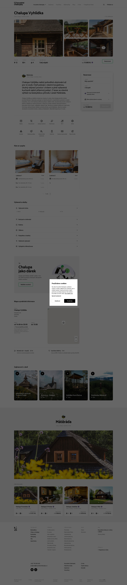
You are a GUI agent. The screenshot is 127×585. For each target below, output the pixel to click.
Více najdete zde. (69, 293)
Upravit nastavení (56, 296)
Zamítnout (57, 301)
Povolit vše (69, 301)
